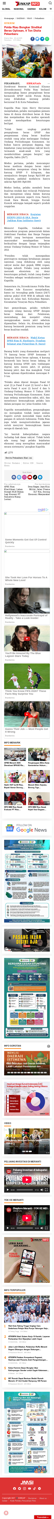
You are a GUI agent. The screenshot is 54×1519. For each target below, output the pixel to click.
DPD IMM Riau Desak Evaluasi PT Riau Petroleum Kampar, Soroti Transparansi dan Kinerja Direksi (14, 808)
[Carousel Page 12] (45, 1072)
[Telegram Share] (42, 39)
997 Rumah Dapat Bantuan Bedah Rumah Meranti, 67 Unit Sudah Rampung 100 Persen (27, 1379)
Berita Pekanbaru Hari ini (19, 458)
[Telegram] (40, 477)
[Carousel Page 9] (35, 1072)
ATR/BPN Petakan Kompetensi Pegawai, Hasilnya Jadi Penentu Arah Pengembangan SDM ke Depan (27, 1358)
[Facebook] (14, 477)
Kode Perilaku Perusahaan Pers (23, 1500)
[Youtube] (29, 477)
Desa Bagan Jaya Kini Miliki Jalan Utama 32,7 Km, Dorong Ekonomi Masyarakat (39, 489)
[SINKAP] (27, 3)
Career (4, 1500)
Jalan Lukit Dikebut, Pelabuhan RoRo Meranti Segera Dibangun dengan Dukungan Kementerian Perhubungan (27, 1348)
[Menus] (4, 3)
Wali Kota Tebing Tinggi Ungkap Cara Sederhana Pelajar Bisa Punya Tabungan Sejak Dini (28, 1327)
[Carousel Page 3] (15, 1072)
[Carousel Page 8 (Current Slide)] (32, 1072)
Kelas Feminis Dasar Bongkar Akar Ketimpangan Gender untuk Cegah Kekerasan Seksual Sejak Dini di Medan (27, 1369)
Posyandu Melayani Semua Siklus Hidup (24, 1142)
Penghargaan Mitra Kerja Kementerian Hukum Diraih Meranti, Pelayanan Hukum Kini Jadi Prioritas (38, 764)
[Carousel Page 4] (18, 1072)
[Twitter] (19, 477)
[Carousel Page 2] (12, 1072)
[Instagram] (24, 477)
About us (43, 1498)
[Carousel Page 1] (8, 1072)
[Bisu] (41, 1189)
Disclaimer (32, 1498)
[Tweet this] (37, 39)
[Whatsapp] (47, 39)
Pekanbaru (7, 40)
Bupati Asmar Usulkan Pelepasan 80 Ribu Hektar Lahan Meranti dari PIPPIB (26, 1065)
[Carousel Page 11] (42, 1072)
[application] (27, 1180)
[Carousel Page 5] (22, 1072)
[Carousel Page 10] (38, 1072)
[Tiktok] (35, 477)
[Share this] (32, 39)
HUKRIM (9, 23)
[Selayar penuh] (46, 1189)
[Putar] (7, 1189)
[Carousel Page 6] (25, 1072)
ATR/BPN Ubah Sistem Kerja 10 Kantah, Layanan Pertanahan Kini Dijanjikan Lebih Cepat (29, 1337)
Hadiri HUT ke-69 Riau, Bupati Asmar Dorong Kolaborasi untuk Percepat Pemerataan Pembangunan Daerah (13, 786)
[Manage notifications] (6, 1513)
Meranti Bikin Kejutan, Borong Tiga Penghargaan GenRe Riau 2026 (37, 786)
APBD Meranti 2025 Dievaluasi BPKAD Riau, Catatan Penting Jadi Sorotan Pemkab (14, 764)
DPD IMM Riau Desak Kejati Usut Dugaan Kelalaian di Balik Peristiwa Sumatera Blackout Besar (37, 808)
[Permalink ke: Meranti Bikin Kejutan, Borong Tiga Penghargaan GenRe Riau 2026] (39, 776)
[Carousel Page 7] (28, 1072)
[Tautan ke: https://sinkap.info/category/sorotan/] (48, 1046)
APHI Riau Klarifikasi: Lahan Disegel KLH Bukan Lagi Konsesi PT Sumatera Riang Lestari (14, 492)
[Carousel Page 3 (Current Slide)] (30, 1151)
